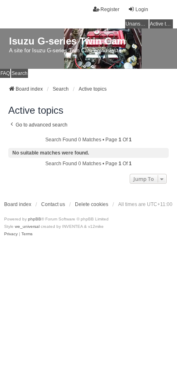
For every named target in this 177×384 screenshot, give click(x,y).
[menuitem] (11, 234)
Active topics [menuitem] (161, 24)
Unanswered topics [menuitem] (137, 24)
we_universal (27, 226)
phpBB (34, 219)
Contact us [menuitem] (53, 204)
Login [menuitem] (141, 9)
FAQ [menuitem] (5, 73)
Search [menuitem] (20, 73)
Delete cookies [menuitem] (91, 204)
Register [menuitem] (109, 9)
